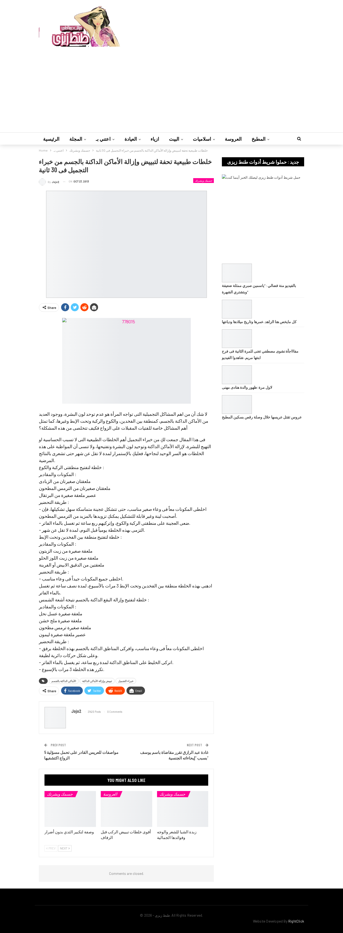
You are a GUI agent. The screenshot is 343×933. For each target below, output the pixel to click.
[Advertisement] (171, 86)
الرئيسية (51, 139)
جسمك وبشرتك (203, 180)
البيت (174, 139)
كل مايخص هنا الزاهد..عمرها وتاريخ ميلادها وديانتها (259, 321)
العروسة (233, 139)
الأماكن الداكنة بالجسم (63, 681)
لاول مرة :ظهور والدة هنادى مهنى (247, 387)
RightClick (296, 921)
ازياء (155, 139)
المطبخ (259, 139)
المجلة (75, 139)
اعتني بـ (103, 139)
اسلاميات (202, 139)
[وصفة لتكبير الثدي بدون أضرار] (70, 809)
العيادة (131, 139)
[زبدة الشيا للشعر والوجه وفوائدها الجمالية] (182, 809)
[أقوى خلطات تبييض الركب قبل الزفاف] (126, 809)
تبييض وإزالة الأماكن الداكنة (97, 681)
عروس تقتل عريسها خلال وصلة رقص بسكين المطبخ (262, 417)
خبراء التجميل (125, 681)
